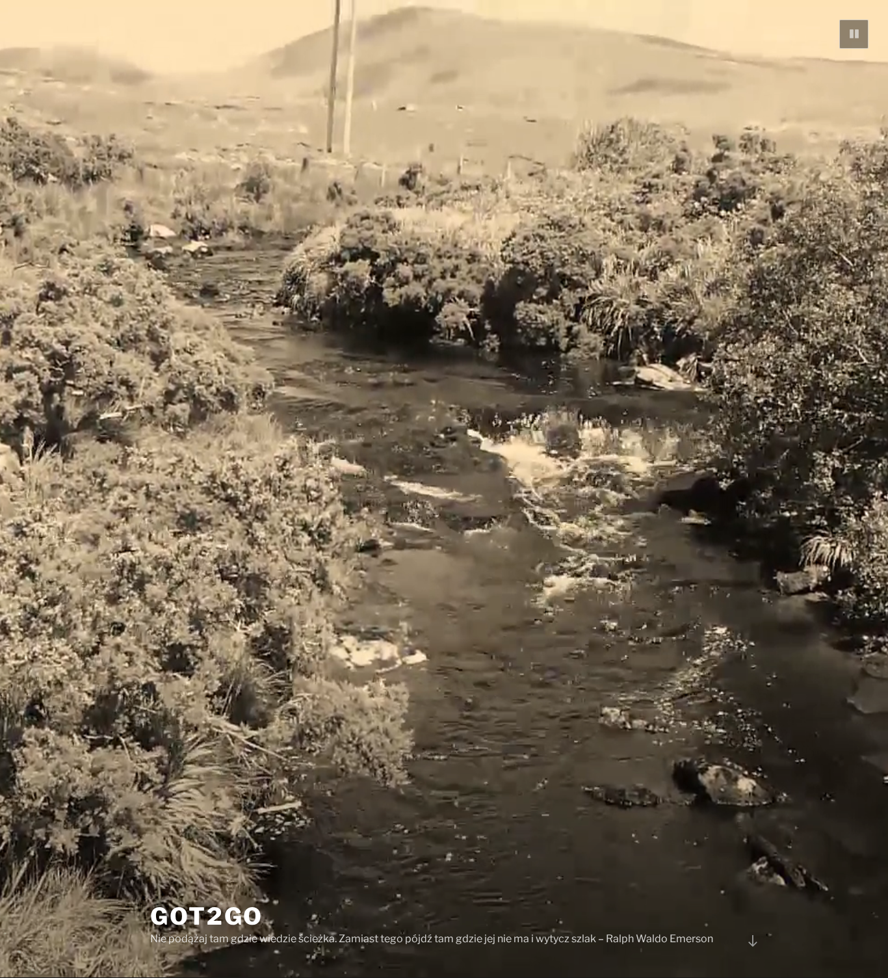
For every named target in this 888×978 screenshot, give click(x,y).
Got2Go (206, 916)
